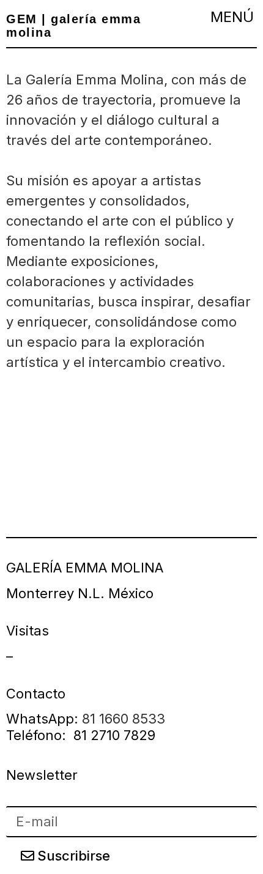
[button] (232, 17)
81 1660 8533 (123, 719)
